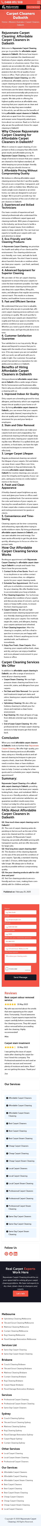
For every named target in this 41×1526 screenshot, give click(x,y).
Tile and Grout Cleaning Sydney (17, 1422)
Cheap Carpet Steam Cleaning (21, 1161)
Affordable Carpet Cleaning (20, 1106)
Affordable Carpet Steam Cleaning (19, 1114)
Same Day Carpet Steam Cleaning (19, 1232)
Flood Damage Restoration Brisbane (19, 1389)
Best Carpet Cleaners (17, 1123)
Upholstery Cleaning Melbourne (17, 1319)
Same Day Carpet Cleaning (20, 1224)
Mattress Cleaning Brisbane (15, 1373)
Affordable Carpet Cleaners (20, 1098)
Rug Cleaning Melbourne (14, 1335)
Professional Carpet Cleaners (21, 1191)
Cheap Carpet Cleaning (18, 1153)
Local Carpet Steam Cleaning (21, 1183)
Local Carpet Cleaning (18, 1176)
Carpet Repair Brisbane (13, 1385)
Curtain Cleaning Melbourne (16, 1331)
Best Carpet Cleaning (18, 1131)
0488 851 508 (13, 2)
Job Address (10, 945)
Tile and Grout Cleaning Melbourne (19, 1323)
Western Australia (16, 22)
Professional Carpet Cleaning (21, 1198)
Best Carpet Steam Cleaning (20, 1138)
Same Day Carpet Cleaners (20, 1216)
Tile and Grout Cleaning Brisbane (18, 1369)
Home (4, 22)
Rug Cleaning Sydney (13, 1431)
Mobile (7, 923)
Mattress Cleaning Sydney (15, 1427)
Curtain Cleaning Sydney (14, 1443)
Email (7, 916)
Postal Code (10, 930)
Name (7, 909)
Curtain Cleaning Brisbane (15, 1377)
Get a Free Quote (33, 7)
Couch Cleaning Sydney (14, 1418)
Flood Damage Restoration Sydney (18, 1435)
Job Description (11, 952)
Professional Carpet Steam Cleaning (20, 1207)
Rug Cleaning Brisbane (13, 1381)
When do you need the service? (18, 938)
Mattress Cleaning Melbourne (16, 1327)
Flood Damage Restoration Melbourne (20, 1339)
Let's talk (20, 1293)
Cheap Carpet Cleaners (18, 1146)
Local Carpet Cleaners (18, 1168)
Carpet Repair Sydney (13, 1439)
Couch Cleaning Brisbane (15, 1364)
